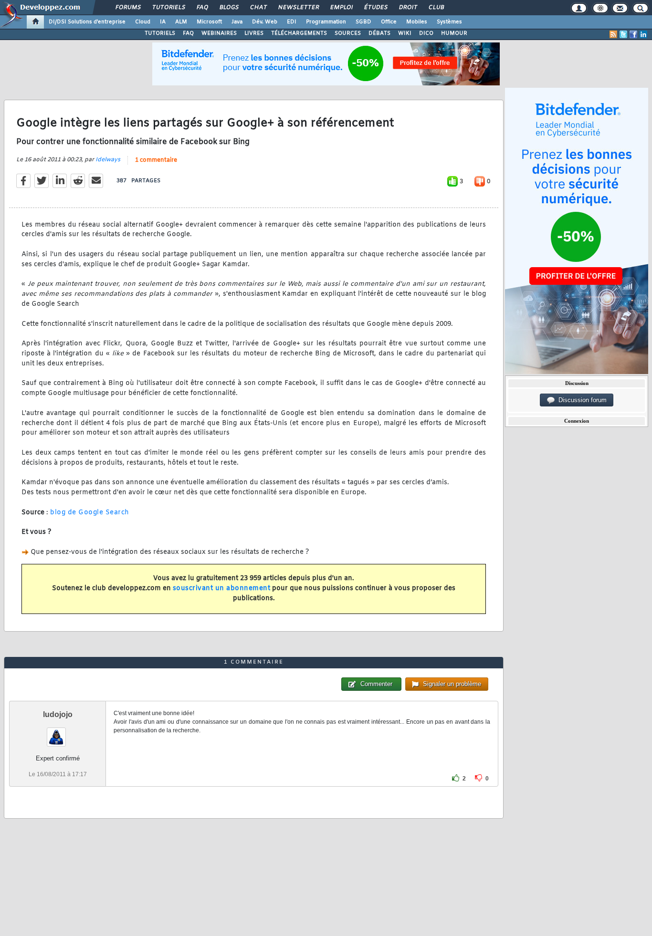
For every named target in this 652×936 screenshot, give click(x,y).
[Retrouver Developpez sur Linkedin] (643, 34)
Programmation (326, 22)
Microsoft (209, 22)
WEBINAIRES (219, 33)
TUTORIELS (160, 33)
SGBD (363, 22)
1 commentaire (156, 160)
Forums (127, 7)
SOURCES (348, 33)
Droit (408, 7)
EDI (291, 22)
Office (389, 22)
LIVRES (253, 33)
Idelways (107, 160)
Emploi (341, 7)
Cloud (142, 22)
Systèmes (449, 22)
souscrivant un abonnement (222, 588)
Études (375, 7)
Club (435, 7)
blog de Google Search (89, 512)
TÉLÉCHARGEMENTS (299, 33)
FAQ (202, 7)
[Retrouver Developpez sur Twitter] (623, 34)
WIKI (404, 33)
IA (163, 22)
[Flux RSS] (613, 34)
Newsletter (298, 7)
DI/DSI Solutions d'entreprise (87, 22)
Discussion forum (581, 400)
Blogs (228, 7)
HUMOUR (454, 33)
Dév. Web (264, 22)
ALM (181, 22)
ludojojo (58, 714)
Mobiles (416, 22)
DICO (426, 33)
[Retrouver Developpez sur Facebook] (633, 34)
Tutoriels (168, 7)
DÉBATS (379, 33)
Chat (258, 7)
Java (236, 22)
